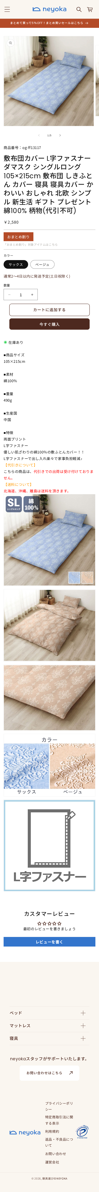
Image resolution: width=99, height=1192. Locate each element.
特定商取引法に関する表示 (59, 1120)
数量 (7, 285)
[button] (7, 9)
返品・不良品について (59, 1142)
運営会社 (52, 1162)
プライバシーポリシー (59, 1106)
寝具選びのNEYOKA (55, 1178)
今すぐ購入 (49, 324)
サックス (16, 264)
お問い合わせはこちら (44, 1073)
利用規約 (52, 1131)
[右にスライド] (60, 135)
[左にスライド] (39, 135)
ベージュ (42, 264)
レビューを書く (49, 942)
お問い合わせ (55, 1153)
